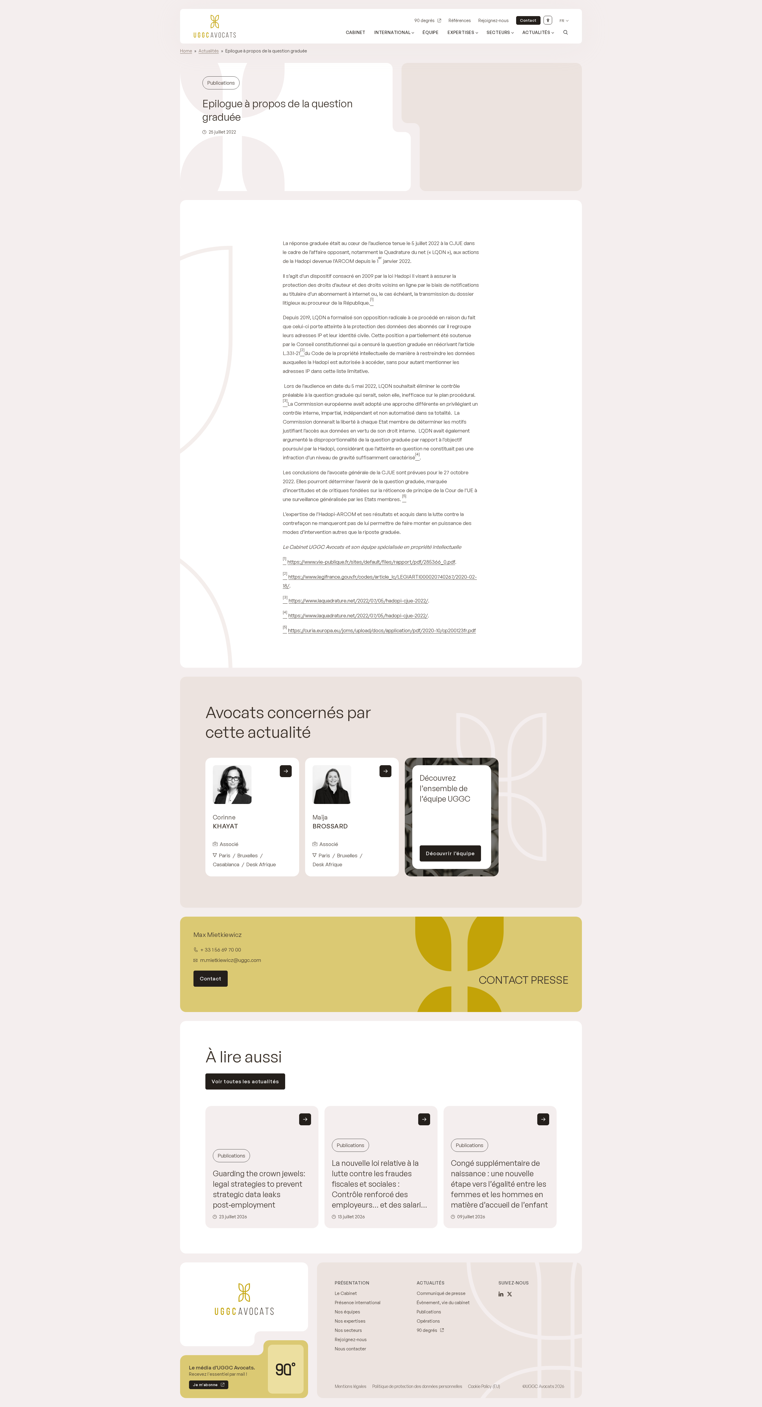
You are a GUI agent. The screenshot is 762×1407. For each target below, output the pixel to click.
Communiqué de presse (441, 1293)
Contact (528, 20)
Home (186, 50)
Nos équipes (347, 1312)
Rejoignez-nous (493, 20)
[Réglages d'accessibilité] (548, 20)
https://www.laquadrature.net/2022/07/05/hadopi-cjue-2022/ (358, 600)
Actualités (536, 32)
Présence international (357, 1302)
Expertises (461, 32)
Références (460, 20)
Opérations (428, 1321)
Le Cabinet (346, 1293)
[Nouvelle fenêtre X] (509, 1294)
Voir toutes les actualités (245, 1081)
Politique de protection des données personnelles (417, 1386)
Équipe (431, 32)
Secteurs (498, 32)
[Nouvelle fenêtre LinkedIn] (501, 1294)
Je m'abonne (203, 1385)
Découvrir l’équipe (450, 853)
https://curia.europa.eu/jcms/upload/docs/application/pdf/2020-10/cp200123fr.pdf (382, 630)
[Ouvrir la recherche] (566, 32)
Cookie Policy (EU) (484, 1386)
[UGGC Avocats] (214, 26)
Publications (429, 1312)
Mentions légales (350, 1386)
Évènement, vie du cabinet (443, 1302)
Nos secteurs (348, 1330)
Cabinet (356, 32)
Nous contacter (350, 1349)
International (392, 32)
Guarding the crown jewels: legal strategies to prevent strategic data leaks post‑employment (259, 1189)
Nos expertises (350, 1321)
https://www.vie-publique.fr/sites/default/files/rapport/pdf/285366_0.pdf (371, 562)
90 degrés (424, 20)
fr (562, 20)
